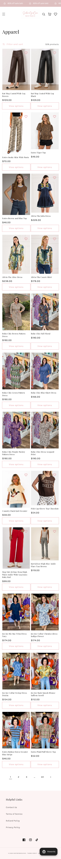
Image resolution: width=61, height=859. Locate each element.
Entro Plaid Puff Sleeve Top (43, 752)
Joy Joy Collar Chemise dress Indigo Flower (44, 635)
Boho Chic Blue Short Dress (43, 392)
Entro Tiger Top (38, 152)
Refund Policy (13, 820)
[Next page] (50, 777)
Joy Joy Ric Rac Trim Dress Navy (14, 635)
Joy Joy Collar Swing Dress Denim (14, 694)
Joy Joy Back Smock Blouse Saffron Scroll (43, 694)
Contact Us (11, 807)
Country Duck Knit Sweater (14, 511)
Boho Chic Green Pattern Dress (13, 394)
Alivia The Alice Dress (12, 277)
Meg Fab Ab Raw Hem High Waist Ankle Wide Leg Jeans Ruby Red (14, 574)
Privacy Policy (13, 827)
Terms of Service (14, 814)
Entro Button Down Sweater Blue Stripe (15, 753)
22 (42, 777)
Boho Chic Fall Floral (40, 333)
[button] (3, 14)
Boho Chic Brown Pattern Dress (14, 334)
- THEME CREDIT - (32, 853)
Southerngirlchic (19, 853)
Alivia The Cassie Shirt (41, 277)
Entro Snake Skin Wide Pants (15, 157)
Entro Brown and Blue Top (14, 218)
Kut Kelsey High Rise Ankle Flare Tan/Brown (43, 565)
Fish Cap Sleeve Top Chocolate (45, 508)
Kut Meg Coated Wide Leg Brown (13, 94)
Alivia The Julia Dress (41, 216)
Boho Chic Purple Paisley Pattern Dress (13, 453)
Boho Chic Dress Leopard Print (42, 453)
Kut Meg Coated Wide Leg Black (42, 94)
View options (16, 106)
